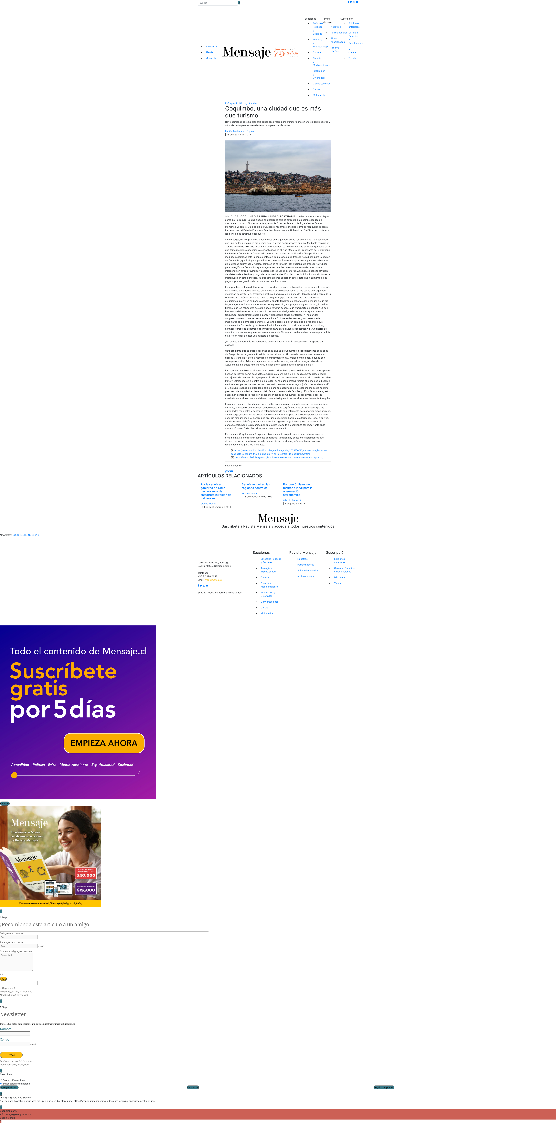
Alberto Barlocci (292, 500)
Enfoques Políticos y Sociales (241, 103)
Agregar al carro (9, 1087)
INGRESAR (33, 534)
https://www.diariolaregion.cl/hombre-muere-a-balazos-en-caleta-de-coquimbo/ (279, 457)
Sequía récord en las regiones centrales (256, 486)
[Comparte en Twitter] (228, 471)
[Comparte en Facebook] (226, 471)
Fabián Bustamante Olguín (239, 131)
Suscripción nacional (14, 1080)
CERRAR (4, 803)
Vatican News (249, 493)
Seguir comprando (384, 1087)
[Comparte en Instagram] (231, 471)
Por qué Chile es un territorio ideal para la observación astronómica (297, 490)
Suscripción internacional (16, 1083)
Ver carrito (193, 1087)
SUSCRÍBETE (20, 534)
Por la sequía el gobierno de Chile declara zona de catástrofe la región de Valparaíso (216, 491)
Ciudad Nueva (208, 503)
